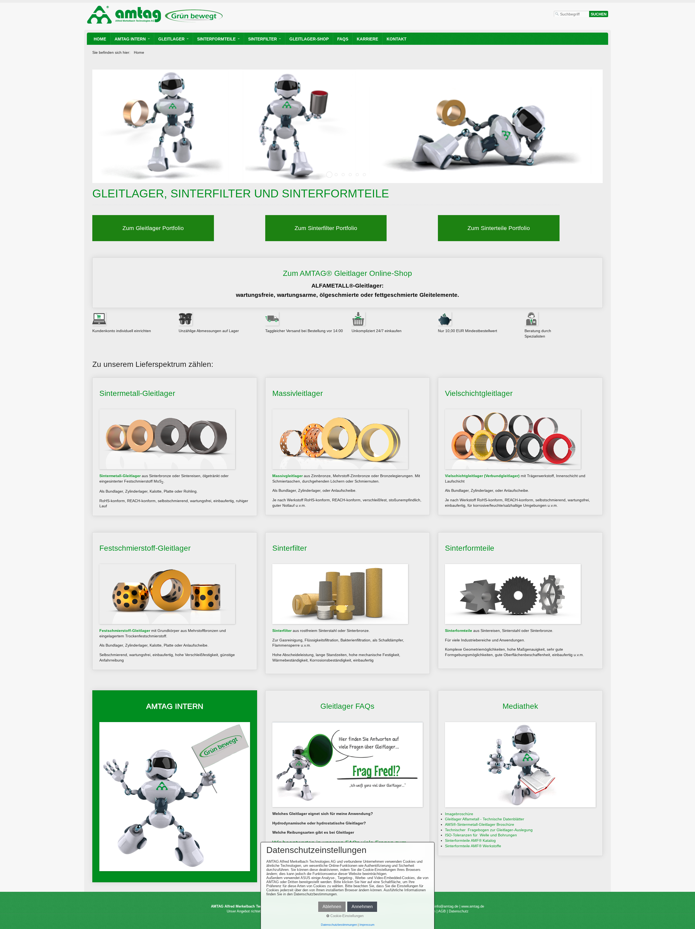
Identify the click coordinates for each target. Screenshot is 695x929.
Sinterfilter (262, 39)
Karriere (367, 39)
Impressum (366, 924)
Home (100, 39)
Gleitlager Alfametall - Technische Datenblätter (484, 819)
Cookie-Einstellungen (346, 916)
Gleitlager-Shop (309, 39)
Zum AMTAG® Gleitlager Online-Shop (347, 283)
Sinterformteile (216, 39)
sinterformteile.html (498, 228)
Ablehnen (332, 906)
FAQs (342, 39)
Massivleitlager (348, 446)
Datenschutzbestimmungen (339, 924)
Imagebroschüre (459, 814)
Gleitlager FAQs (348, 777)
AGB (442, 911)
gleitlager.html (153, 228)
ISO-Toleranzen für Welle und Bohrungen (481, 835)
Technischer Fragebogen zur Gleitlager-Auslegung (489, 830)
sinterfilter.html (326, 228)
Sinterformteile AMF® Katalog (470, 840)
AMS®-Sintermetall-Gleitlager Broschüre (479, 824)
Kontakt (396, 39)
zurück (92, 130)
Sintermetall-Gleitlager (175, 447)
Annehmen (362, 906)
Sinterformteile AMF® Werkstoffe (473, 846)
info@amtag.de (446, 907)
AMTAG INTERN (175, 786)
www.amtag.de (472, 907)
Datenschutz (459, 911)
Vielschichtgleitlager (520, 446)
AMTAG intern (130, 39)
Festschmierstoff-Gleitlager (175, 601)
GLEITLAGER (171, 39)
